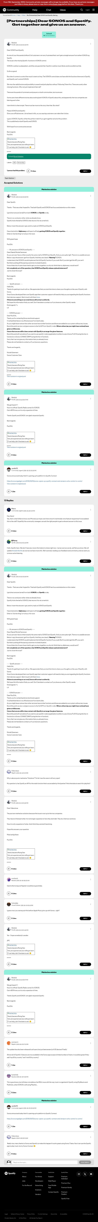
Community (13, 9)
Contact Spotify (53, 1192)
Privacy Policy (31, 1214)
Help (34, 9)
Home (13, 15)
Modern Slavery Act (10, 1218)
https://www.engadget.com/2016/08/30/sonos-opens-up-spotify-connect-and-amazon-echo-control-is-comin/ (44, 481)
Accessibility (63, 1214)
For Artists (38, 1176)
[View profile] (9, 44)
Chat (48, 9)
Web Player (52, 1181)
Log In (88, 10)
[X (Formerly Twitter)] (85, 1174)
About (24, 1176)
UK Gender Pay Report (35, 1218)
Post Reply (85, 1162)
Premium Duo (65, 1183)
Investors (38, 1190)
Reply (85, 171)
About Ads (54, 1214)
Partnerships (21, 162)
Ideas (63, 9)
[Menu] (93, 9)
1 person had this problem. (16, 170)
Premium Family (66, 1187)
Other (23, 15)
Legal (6, 1214)
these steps (57, 4)
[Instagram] (79, 1174)
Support (51, 1176)
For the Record (27, 1185)
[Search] (81, 10)
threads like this (17, 551)
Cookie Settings (43, 1214)
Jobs (23, 1181)
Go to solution (50, 35)
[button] (90, 43)
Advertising (39, 1185)
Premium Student (64, 1193)
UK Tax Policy (22, 1218)
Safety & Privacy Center (17, 1214)
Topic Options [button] (9, 178)
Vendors (38, 1194)
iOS (14, 162)
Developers (39, 1181)
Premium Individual (64, 1177)
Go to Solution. (19, 156)
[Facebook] (91, 1174)
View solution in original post (16, 376)
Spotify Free (65, 1198)
